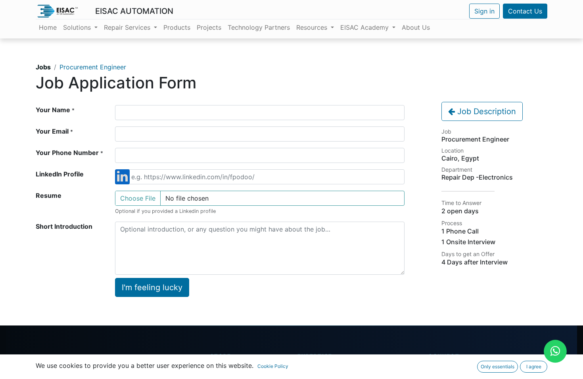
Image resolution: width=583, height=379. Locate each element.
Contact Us (525, 11)
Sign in (484, 11)
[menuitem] (48, 27)
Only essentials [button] (497, 366)
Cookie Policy (272, 366)
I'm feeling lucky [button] (152, 287)
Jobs (43, 67)
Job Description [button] (485, 111)
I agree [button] (533, 366)
